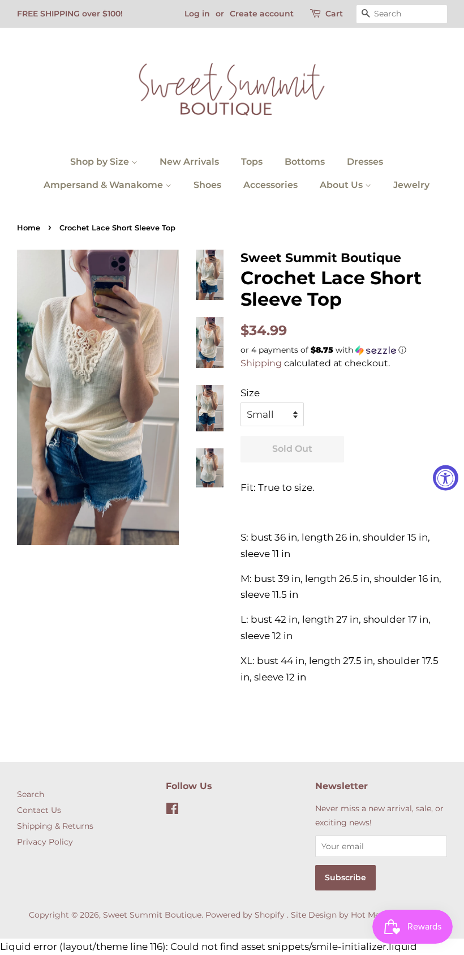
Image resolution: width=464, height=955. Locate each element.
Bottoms (305, 161)
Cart (334, 13)
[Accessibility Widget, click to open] (445, 477)
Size (250, 393)
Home (28, 228)
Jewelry (411, 184)
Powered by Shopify (245, 915)
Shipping (261, 363)
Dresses (365, 161)
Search (30, 794)
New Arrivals (189, 161)
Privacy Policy (45, 842)
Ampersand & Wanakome (104, 184)
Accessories (270, 184)
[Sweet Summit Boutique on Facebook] (172, 811)
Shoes (207, 184)
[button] (343, 350)
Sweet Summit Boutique (152, 915)
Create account (262, 13)
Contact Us (39, 810)
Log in (197, 13)
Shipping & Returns (55, 826)
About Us (342, 184)
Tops (252, 161)
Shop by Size (100, 161)
